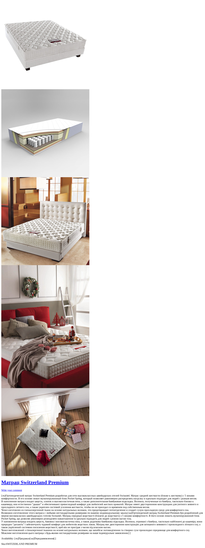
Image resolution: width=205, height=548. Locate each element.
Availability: (7, 538)
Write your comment (11, 490)
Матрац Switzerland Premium (35, 482)
